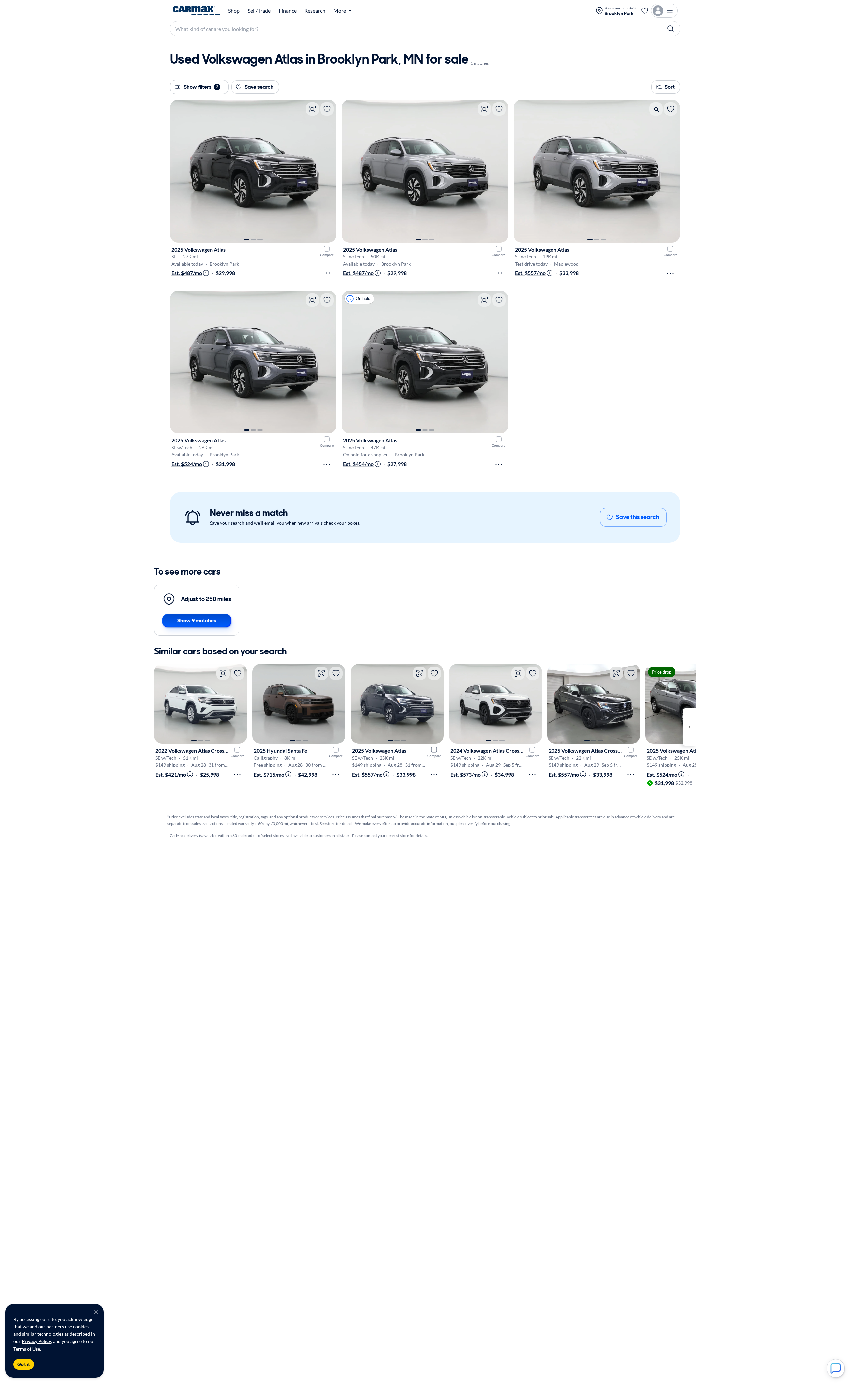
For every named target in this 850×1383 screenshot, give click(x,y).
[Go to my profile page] (664, 10)
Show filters (201, 86)
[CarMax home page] (196, 10)
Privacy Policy (36, 1341)
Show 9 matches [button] (196, 620)
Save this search (637, 517)
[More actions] (326, 273)
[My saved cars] (644, 10)
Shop (234, 11)
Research (314, 11)
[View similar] (312, 109)
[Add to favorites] (327, 109)
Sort (670, 86)
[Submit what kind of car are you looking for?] (670, 28)
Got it (23, 1364)
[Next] (328, 171)
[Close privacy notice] (96, 1312)
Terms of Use (26, 1349)
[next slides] (689, 727)
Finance (288, 11)
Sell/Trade (259, 11)
